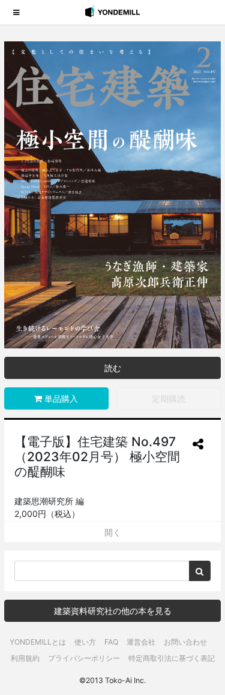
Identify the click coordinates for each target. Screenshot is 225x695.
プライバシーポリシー (84, 658)
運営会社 (141, 641)
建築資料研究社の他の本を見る (113, 611)
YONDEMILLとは (38, 641)
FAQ (111, 641)
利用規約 (25, 658)
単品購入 (60, 398)
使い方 (85, 641)
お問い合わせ (185, 641)
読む (112, 368)
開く (112, 532)
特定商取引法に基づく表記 (171, 658)
